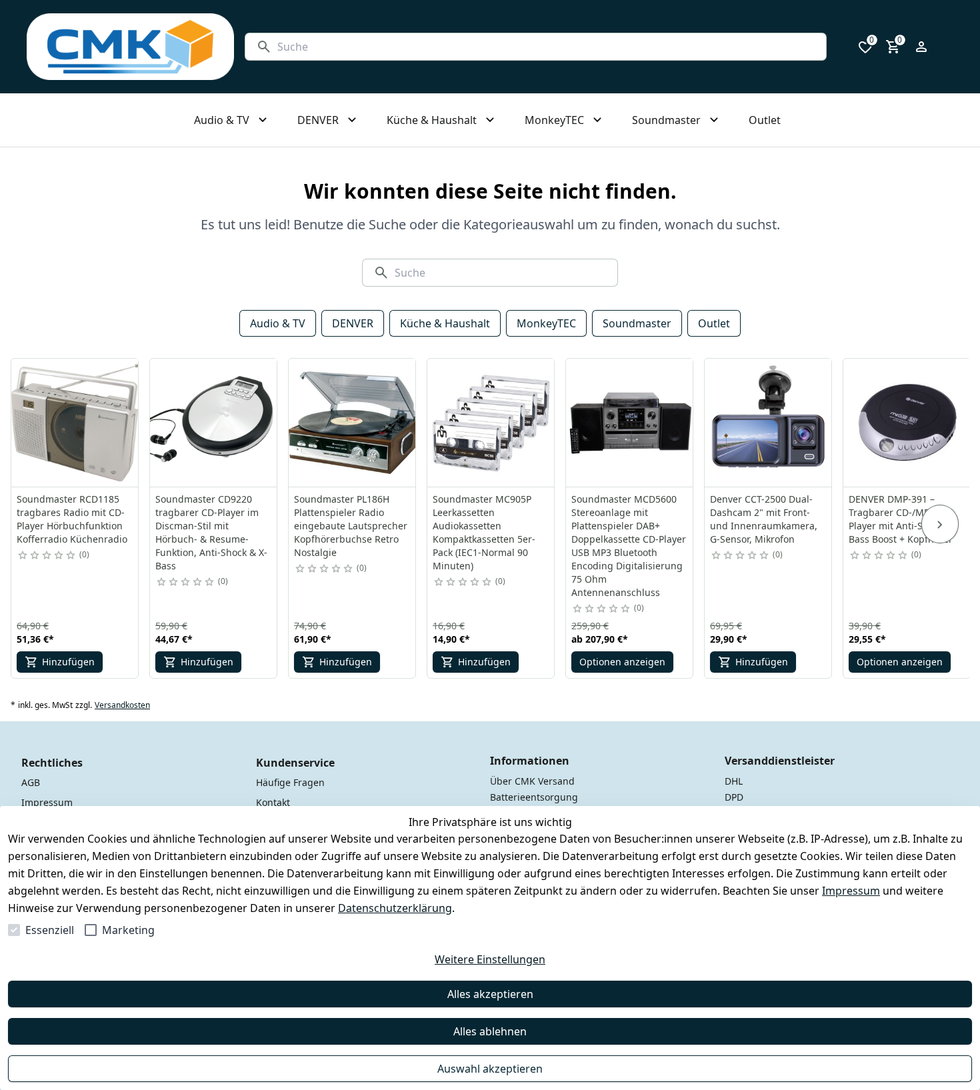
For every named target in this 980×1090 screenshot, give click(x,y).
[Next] (940, 524)
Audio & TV (277, 323)
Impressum (851, 890)
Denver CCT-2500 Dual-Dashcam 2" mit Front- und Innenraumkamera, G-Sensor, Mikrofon (763, 519)
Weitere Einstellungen (490, 959)
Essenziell (49, 930)
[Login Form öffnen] (921, 46)
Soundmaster (637, 323)
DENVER (352, 323)
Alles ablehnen (490, 1031)
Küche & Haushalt (445, 323)
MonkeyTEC (546, 323)
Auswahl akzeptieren (490, 1068)
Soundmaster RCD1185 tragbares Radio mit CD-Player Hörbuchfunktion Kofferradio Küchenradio (72, 519)
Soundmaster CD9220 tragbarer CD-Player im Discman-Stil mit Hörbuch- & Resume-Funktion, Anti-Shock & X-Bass (211, 532)
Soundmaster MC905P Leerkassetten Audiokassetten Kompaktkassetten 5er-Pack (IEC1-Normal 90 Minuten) (484, 532)
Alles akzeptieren (490, 994)
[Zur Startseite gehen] (130, 46)
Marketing (128, 930)
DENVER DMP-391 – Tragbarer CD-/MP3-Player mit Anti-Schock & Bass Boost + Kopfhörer (903, 519)
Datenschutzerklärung (395, 908)
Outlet (714, 323)
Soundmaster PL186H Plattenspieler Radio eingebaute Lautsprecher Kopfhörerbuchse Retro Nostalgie (350, 526)
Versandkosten (122, 705)
